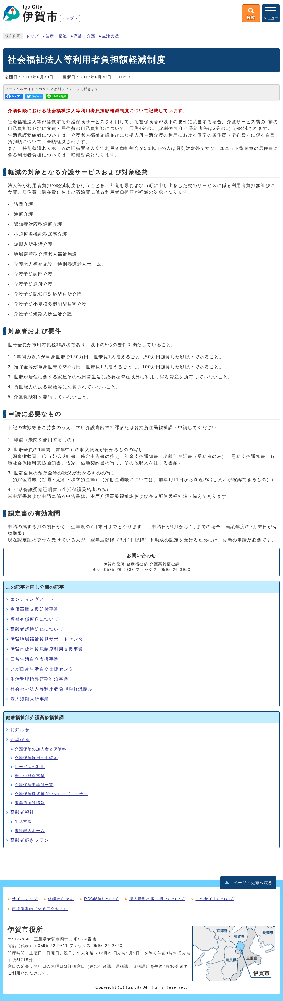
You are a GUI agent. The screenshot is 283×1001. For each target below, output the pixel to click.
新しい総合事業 (30, 776)
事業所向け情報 (30, 803)
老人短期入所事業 (29, 699)
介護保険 (20, 739)
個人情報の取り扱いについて (157, 899)
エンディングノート (32, 599)
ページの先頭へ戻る (253, 883)
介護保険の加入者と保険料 (40, 749)
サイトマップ (25, 899)
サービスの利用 (30, 767)
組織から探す (61, 899)
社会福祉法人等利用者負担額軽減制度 (51, 689)
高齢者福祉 (22, 812)
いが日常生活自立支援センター (44, 669)
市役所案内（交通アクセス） (40, 909)
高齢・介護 (84, 36)
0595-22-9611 (53, 946)
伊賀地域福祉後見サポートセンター (49, 639)
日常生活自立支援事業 (34, 659)
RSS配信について (101, 899)
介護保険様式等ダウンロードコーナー (51, 794)
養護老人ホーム (30, 831)
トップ (32, 36)
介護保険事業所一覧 (34, 785)
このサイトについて (214, 899)
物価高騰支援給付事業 (34, 609)
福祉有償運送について (34, 619)
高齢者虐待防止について (37, 629)
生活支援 (110, 36)
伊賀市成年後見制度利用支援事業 (46, 649)
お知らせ (20, 729)
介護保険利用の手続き (36, 758)
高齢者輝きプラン (29, 840)
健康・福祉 (56, 36)
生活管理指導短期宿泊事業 (39, 679)
